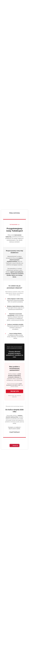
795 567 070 (14, 391)
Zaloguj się (15, 445)
